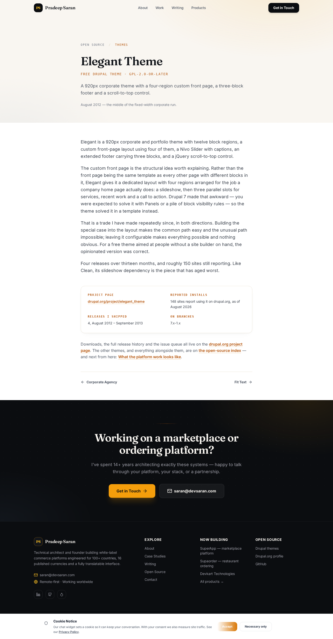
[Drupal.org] (61, 594)
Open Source (93, 45)
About (143, 8)
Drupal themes (267, 548)
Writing (178, 8)
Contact (151, 579)
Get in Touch (283, 8)
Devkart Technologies (217, 574)
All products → (212, 581)
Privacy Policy (69, 632)
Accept (227, 626)
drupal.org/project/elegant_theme (116, 301)
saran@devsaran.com (195, 491)
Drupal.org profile (269, 556)
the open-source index (220, 350)
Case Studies (155, 556)
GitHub (260, 564)
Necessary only (256, 626)
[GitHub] (50, 594)
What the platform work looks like (149, 356)
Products (198, 8)
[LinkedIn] (38, 594)
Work (160, 8)
